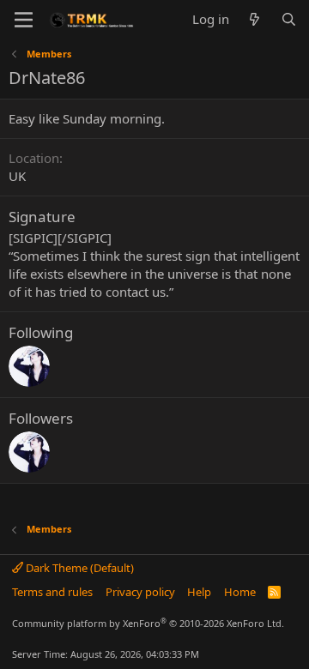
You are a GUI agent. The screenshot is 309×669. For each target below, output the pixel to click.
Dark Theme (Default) (78, 568)
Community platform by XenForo (148, 623)
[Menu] (23, 20)
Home (240, 592)
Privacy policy (140, 592)
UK (17, 175)
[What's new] (254, 19)
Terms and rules (52, 592)
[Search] (289, 19)
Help (199, 592)
